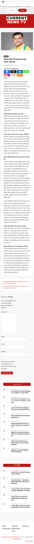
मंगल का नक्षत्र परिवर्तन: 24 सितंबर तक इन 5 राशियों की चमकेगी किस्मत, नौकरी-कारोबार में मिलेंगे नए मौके (20, 481)
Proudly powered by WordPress (10, 537)
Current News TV (9, 65)
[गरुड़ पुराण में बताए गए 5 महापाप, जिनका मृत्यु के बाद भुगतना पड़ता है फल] (6, 472)
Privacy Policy (6, 529)
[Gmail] (13, 75)
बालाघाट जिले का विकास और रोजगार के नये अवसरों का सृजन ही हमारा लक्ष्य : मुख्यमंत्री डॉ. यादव (20, 425)
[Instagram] (7, 75)
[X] (13, 71)
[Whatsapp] (26, 71)
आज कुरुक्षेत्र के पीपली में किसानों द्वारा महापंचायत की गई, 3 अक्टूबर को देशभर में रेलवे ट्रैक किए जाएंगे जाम (16, 282)
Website (3, 352)
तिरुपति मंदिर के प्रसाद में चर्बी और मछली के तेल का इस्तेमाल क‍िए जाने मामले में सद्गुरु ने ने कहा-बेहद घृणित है (16, 287)
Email (3, 344)
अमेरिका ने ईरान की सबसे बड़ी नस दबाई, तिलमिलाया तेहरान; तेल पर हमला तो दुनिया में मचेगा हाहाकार (20, 443)
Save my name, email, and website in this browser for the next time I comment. (9, 365)
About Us (15, 526)
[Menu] (3, 1)
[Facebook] (7, 71)
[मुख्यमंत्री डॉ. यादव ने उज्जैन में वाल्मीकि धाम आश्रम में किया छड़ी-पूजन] (6, 450)
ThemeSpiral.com (17, 539)
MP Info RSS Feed (16, 530)
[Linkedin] (20, 71)
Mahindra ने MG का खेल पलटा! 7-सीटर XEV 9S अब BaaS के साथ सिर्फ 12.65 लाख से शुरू (20, 400)
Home (3, 526)
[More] (20, 75)
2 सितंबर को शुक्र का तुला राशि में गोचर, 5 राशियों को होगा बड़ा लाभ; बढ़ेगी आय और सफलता (19, 498)
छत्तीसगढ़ (6, 56)
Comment (4, 312)
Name (3, 337)
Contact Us (25, 526)
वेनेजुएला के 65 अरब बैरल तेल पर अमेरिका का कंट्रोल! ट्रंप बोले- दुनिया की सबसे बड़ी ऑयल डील (20, 434)
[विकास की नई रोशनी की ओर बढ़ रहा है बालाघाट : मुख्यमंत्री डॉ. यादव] (6, 416)
